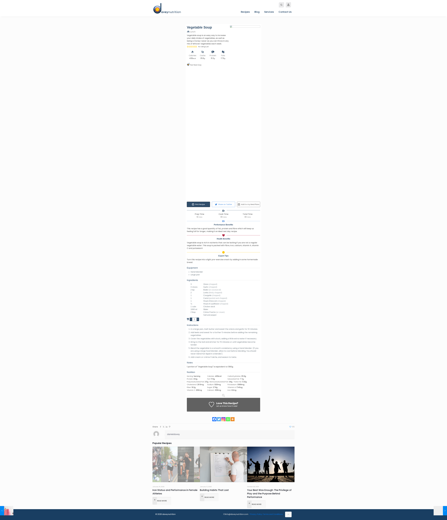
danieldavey (173, 434)
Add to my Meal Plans (250, 204)
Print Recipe (200, 204)
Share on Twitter (225, 204)
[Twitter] (219, 419)
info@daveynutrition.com (236, 514)
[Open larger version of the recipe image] (245, 112)
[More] (232, 419)
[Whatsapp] (228, 419)
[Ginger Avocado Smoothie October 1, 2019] (440, 510)
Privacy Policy (256, 514)
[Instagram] (223, 419)
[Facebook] (214, 419)
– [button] (190, 319)
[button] (188, 46)
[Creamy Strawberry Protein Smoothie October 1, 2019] (6, 510)
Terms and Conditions (273, 514)
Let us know (221, 406)
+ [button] (197, 319)
